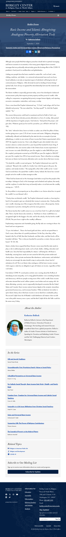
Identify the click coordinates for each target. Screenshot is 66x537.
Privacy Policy (57, 526)
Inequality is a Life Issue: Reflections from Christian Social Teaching (30, 406)
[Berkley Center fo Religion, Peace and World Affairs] (19, 6)
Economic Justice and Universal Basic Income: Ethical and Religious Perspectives (33, 48)
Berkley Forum (11, 15)
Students (27, 509)
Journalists (28, 495)
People (20, 11)
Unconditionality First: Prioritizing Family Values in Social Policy (29, 367)
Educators (28, 492)
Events (23, 11)
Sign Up (57, 519)
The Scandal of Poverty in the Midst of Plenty (23, 432)
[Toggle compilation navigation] (58, 15)
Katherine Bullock (34, 39)
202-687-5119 (48, 500)
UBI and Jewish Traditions (16, 359)
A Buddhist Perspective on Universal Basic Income (24, 376)
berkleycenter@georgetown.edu (49, 506)
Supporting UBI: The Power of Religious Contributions (26, 423)
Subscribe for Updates (33, 472)
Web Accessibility (39, 526)
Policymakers (29, 499)
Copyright (48, 526)
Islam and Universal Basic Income (19, 415)
